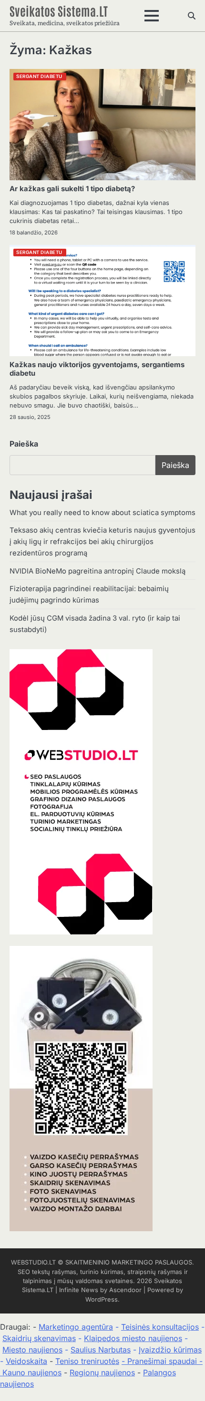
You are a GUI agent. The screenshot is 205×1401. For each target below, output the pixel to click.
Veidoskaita (26, 1361)
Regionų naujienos (102, 1372)
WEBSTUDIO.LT (33, 1262)
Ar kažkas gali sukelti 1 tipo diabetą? (72, 189)
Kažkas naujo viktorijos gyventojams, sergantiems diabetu (97, 369)
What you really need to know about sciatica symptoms (102, 512)
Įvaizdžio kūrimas (170, 1349)
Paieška (24, 443)
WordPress (101, 1299)
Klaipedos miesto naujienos (133, 1338)
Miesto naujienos (32, 1349)
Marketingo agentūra (76, 1327)
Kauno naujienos (32, 1372)
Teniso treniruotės (87, 1361)
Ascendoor (125, 1290)
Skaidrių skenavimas (39, 1338)
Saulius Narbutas (101, 1349)
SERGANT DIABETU (39, 76)
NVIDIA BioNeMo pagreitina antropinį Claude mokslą (97, 571)
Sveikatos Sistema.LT (59, 11)
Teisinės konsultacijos (160, 1327)
